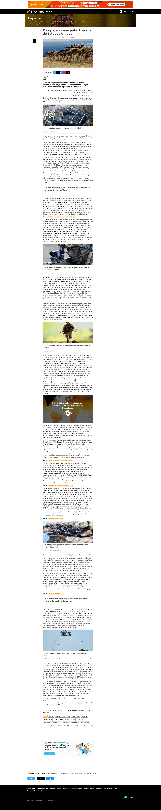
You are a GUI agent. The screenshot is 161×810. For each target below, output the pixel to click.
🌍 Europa (78, 725)
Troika (64, 725)
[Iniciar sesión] (125, 11)
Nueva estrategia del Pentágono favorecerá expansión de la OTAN (67, 189)
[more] (90, 131)
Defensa (79, 773)
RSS (115, 788)
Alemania (56, 719)
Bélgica (45, 719)
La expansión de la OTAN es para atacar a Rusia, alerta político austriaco (66, 268)
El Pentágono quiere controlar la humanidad (62, 128)
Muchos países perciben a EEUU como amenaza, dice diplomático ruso (66, 546)
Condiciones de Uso (42, 788)
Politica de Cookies (89, 788)
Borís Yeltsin (46, 725)
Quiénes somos (31, 788)
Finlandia (67, 719)
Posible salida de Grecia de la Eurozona (61, 460)
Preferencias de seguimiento (34, 791)
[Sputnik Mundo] (36, 13)
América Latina (52, 773)
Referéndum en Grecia (55, 519)
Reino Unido (84, 716)
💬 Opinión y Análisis (60, 716)
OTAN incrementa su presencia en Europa (62, 217)
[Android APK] (128, 797)
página (80, 703)
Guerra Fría (58, 729)
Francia (73, 716)
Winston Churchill (57, 722)
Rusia (72, 725)
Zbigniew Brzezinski (85, 722)
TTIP (68, 725)
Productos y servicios (55, 788)
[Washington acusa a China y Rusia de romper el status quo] (68, 640)
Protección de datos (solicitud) (104, 788)
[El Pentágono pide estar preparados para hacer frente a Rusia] (68, 332)
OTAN (59, 725)
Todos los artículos (51, 78)
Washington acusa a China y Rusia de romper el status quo (66, 654)
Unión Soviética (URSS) (49, 729)
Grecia (61, 719)
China (78, 716)
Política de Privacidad (76, 788)
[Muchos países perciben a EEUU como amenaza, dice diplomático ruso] (68, 532)
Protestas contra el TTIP (56, 594)
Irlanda (50, 719)
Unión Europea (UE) (87, 725)
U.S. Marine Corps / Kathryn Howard (52, 69)
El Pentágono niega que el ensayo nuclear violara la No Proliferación (66, 600)
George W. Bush (75, 722)
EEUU (68, 716)
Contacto (65, 788)
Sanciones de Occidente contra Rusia (60, 486)
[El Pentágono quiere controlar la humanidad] (68, 115)
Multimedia (87, 773)
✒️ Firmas (51, 716)
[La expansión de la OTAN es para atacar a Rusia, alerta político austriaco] (68, 254)
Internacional (63, 773)
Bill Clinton (53, 725)
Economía (73, 773)
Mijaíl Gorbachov (47, 722)
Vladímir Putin (80, 719)
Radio (94, 773)
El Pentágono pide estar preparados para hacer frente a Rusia (67, 346)
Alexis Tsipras (66, 722)
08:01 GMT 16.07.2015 (48, 37)
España (67, 397)
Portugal (73, 719)
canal (52, 705)
